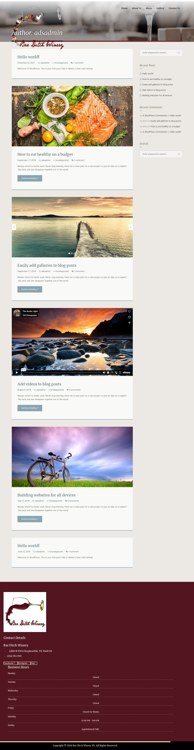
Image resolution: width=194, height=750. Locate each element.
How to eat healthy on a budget (45, 154)
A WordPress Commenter (154, 115)
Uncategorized (61, 63)
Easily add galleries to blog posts (46, 265)
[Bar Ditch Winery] (38, 26)
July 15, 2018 (23, 501)
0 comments (75, 390)
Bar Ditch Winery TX (84, 745)
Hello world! (28, 57)
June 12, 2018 (23, 551)
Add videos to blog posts (39, 384)
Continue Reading (29, 178)
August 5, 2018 (24, 390)
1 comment (78, 63)
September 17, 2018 (26, 160)
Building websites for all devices (46, 495)
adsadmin (45, 63)
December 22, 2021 (26, 63)
